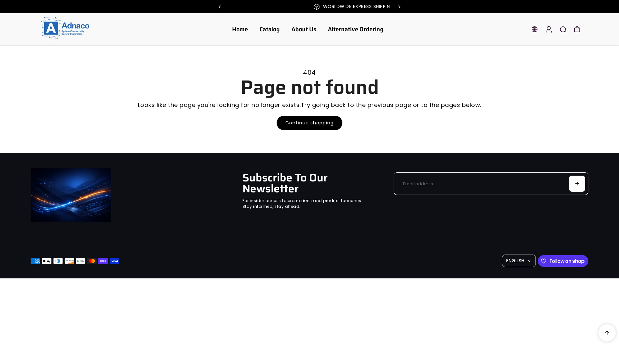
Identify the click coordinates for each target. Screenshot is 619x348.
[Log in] (548, 29)
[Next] (399, 7)
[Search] (562, 29)
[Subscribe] (577, 183)
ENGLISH (515, 260)
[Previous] (220, 7)
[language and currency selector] (534, 29)
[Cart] (577, 29)
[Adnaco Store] (75, 29)
